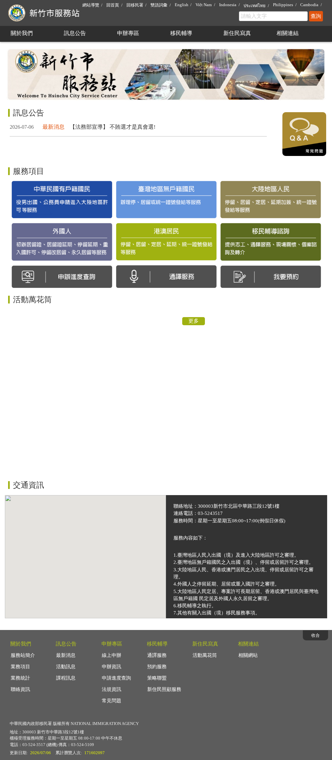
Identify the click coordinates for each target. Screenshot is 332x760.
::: (7, 3)
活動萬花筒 (205, 655)
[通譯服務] (166, 276)
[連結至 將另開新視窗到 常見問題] (304, 154)
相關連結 (288, 33)
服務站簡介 (23, 655)
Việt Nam (204, 4)
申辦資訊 (111, 666)
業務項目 (20, 666)
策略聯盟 (157, 678)
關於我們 (22, 33)
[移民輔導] (271, 242)
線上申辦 (111, 655)
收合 (315, 635)
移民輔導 (181, 33)
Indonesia (227, 4)
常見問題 (111, 700)
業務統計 (20, 678)
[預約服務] (271, 277)
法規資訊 (111, 689)
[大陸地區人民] (271, 199)
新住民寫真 (237, 33)
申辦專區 (128, 33)
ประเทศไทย (254, 5)
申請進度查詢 (116, 678)
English (181, 4)
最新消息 (66, 655)
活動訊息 (66, 666)
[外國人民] (62, 242)
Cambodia (309, 4)
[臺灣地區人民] (62, 199)
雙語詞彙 (158, 5)
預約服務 (157, 666)
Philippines (283, 4)
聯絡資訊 (20, 689)
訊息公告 (75, 33)
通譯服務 (157, 655)
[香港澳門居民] (166, 242)
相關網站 (248, 655)
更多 (193, 321)
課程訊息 (66, 678)
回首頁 (112, 5)
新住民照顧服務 (164, 689)
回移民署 (134, 5)
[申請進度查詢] (62, 277)
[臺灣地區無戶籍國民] (166, 199)
